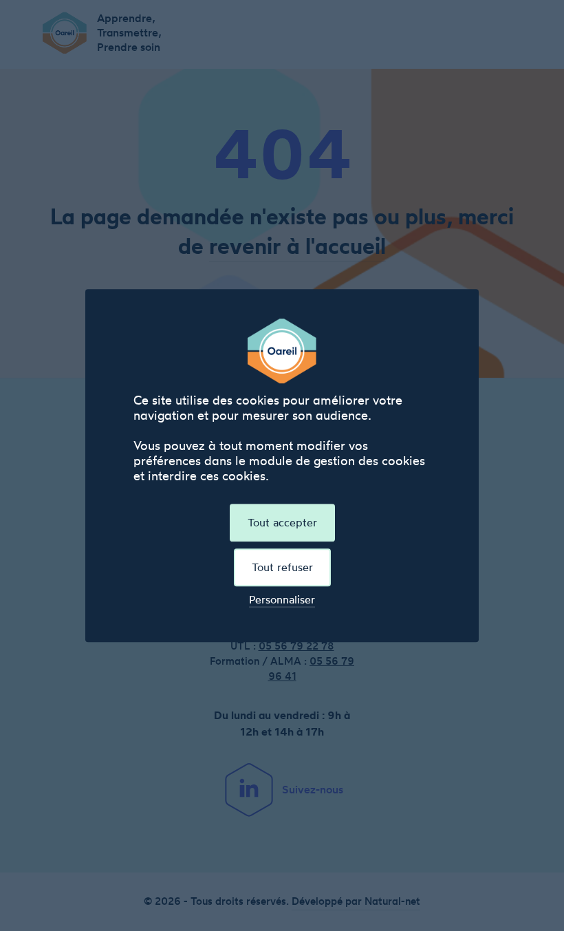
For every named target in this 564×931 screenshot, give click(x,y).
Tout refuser (282, 567)
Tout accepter (282, 522)
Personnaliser (282, 599)
